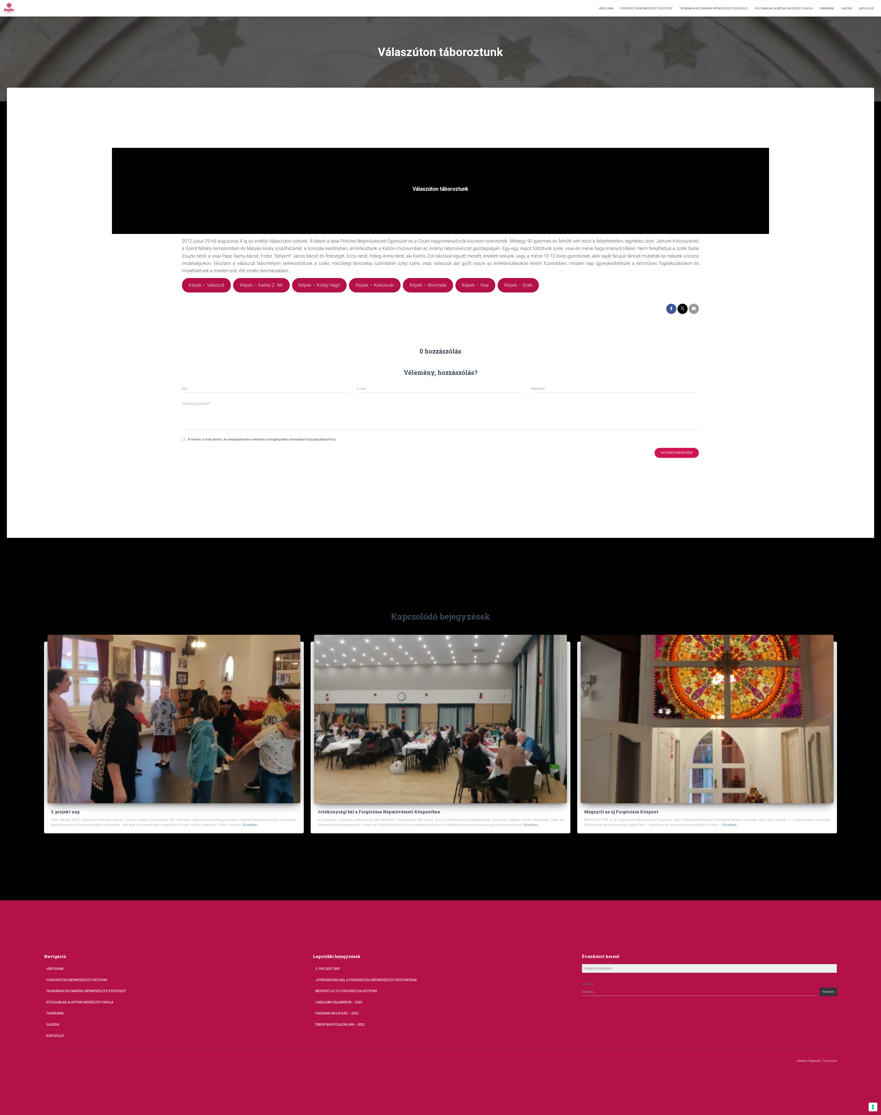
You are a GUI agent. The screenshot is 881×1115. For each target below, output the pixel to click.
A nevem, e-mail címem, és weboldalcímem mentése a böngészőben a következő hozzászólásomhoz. (262, 439)
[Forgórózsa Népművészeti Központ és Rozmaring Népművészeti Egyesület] (9, 8)
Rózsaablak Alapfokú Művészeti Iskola (783, 8)
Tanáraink (826, 8)
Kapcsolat (866, 8)
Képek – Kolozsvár (375, 285)
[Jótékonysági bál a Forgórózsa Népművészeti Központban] (440, 719)
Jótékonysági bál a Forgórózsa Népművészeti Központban (379, 811)
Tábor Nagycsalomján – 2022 (340, 1024)
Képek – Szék (518, 285)
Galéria (846, 8)
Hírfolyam (606, 8)
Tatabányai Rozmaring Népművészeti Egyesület (713, 8)
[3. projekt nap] (173, 719)
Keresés (588, 984)
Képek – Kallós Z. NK (261, 285)
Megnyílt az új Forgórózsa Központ (621, 811)
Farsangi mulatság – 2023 (337, 1013)
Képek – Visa (475, 285)
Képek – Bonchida (428, 285)
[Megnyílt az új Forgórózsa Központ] (707, 719)
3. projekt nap (65, 811)
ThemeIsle (829, 1061)
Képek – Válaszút (206, 285)
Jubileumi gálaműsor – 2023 (338, 1002)
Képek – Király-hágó (319, 285)
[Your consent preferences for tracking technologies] (873, 1107)
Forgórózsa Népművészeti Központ (646, 8)
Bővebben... (251, 825)
